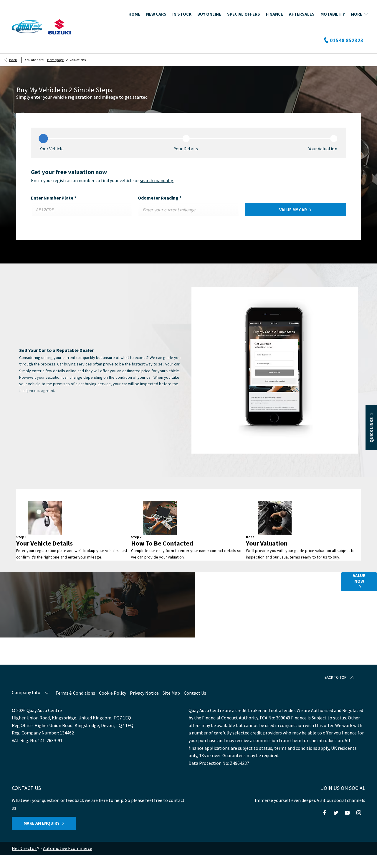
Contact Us (195, 693)
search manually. (156, 180)
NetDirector (24, 848)
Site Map (171, 693)
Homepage (55, 59)
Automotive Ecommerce (67, 848)
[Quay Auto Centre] (27, 26)
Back (13, 59)
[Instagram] (358, 812)
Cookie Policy (112, 693)
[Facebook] (324, 812)
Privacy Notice (144, 693)
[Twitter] (335, 812)
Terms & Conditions (75, 693)
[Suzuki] (59, 26)
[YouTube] (347, 812)
